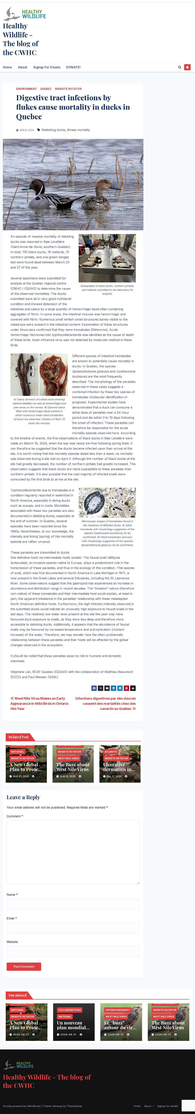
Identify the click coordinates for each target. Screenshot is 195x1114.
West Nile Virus (68, 758)
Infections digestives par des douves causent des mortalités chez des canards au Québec (106, 703)
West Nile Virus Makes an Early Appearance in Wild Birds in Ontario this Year (39, 703)
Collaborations (22, 745)
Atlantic (111, 751)
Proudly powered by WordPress (22, 1106)
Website (12, 942)
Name (12, 895)
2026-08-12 (116, 1034)
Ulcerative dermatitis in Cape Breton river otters (117, 771)
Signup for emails (46, 67)
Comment (15, 816)
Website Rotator (68, 88)
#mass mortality (78, 130)
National (17, 751)
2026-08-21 (21, 1034)
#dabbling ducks (53, 130)
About (22, 67)
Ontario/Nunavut (70, 745)
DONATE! (73, 67)
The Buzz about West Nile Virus (73, 766)
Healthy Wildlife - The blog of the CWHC (20, 39)
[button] (179, 67)
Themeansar (74, 1106)
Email (12, 918)
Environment (26, 88)
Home (7, 67)
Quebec (46, 88)
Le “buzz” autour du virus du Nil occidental (121, 1030)
